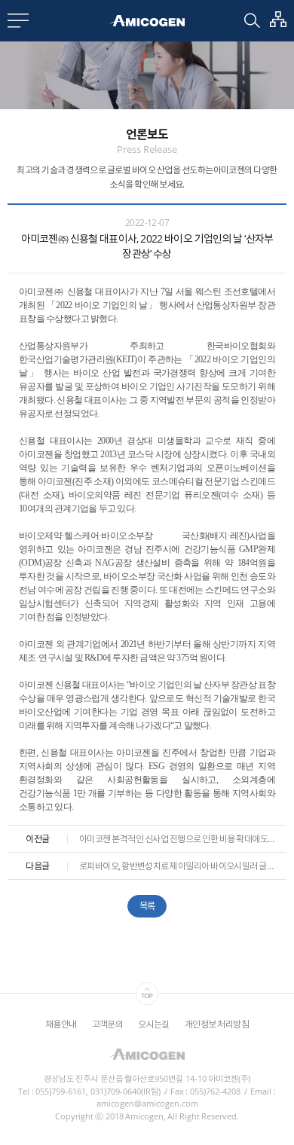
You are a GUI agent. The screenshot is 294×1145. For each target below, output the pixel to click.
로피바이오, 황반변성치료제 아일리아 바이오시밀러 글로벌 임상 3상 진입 (177, 866)
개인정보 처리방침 (217, 1024)
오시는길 (154, 1024)
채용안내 (61, 1024)
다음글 (37, 866)
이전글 (37, 838)
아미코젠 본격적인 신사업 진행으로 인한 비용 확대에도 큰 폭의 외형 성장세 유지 (177, 838)
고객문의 (108, 1024)
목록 (147, 905)
